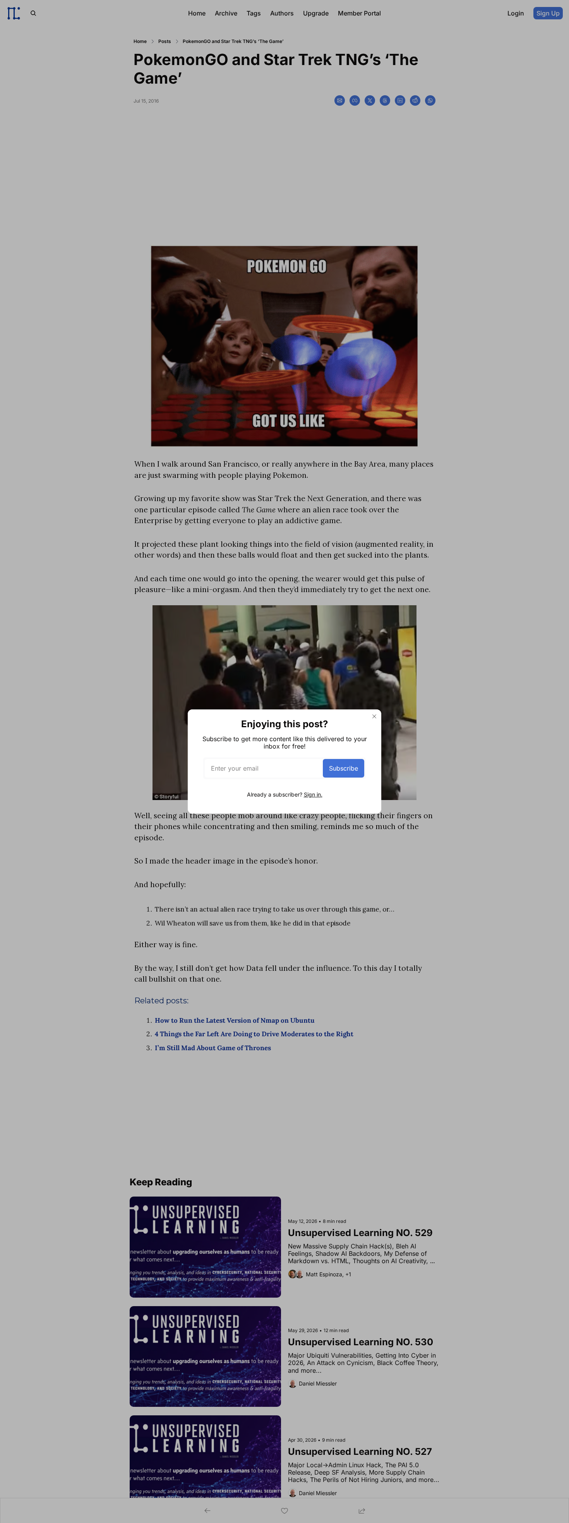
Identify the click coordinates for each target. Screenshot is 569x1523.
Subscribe (343, 768)
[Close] (374, 716)
